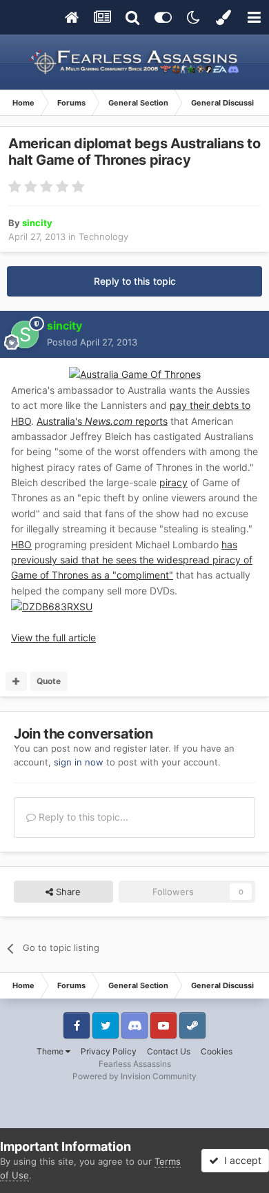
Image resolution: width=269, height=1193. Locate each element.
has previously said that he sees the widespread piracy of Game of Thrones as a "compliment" (131, 560)
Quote (49, 681)
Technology (103, 236)
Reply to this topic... (82, 817)
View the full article (53, 637)
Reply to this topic (135, 281)
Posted (92, 342)
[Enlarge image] (51, 606)
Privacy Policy (109, 1051)
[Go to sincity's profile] (25, 334)
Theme (51, 1051)
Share (67, 891)
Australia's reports (102, 421)
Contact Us (168, 1051)
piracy (173, 482)
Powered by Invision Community (134, 1076)
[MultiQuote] (16, 681)
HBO (21, 544)
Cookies (216, 1051)
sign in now (78, 762)
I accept (240, 1160)
